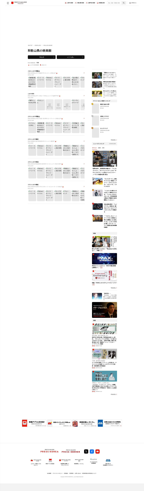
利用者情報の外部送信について (89, 473)
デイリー (94, 148)
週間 (99, 148)
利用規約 (66, 473)
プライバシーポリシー (58, 473)
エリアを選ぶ (70, 57)
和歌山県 (41, 57)
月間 (103, 148)
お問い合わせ (78, 473)
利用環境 (71, 473)
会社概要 (49, 473)
